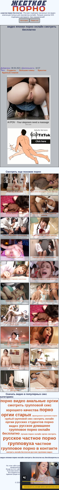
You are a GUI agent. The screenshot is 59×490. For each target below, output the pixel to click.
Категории (24, 20)
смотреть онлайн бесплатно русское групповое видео (29, 452)
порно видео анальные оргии (29, 401)
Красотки (42, 70)
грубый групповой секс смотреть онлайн (29, 418)
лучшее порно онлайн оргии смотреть (38, 434)
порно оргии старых (27, 412)
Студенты (11, 70)
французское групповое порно (44, 416)
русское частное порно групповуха (29, 440)
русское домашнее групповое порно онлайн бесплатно (26, 429)
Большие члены (26, 70)
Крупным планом (10, 73)
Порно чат (34, 20)
